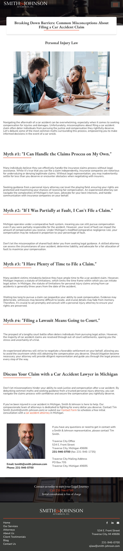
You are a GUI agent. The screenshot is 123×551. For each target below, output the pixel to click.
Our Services (10, 526)
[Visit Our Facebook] (107, 523)
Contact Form (69, 410)
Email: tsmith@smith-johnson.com (27, 464)
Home (6, 522)
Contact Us (9, 544)
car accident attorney (38, 413)
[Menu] (115, 4)
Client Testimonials (14, 537)
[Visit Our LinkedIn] (112, 523)
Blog (6, 540)
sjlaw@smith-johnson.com (104, 546)
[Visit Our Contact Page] (118, 523)
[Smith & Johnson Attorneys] (25, 5)
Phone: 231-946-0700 (20, 467)
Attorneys (9, 530)
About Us (8, 533)
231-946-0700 (61, 452)
